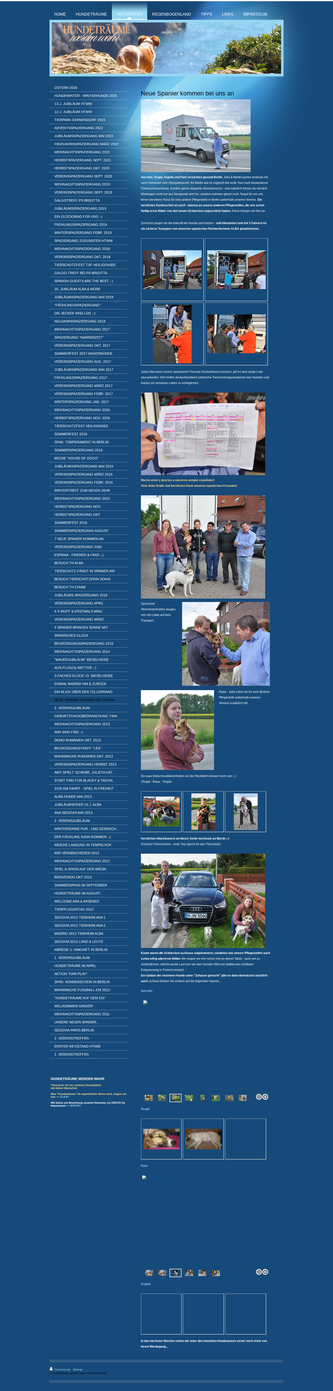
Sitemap (77, 1369)
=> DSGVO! (74, 1105)
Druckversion (62, 1369)
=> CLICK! (62, 1096)
